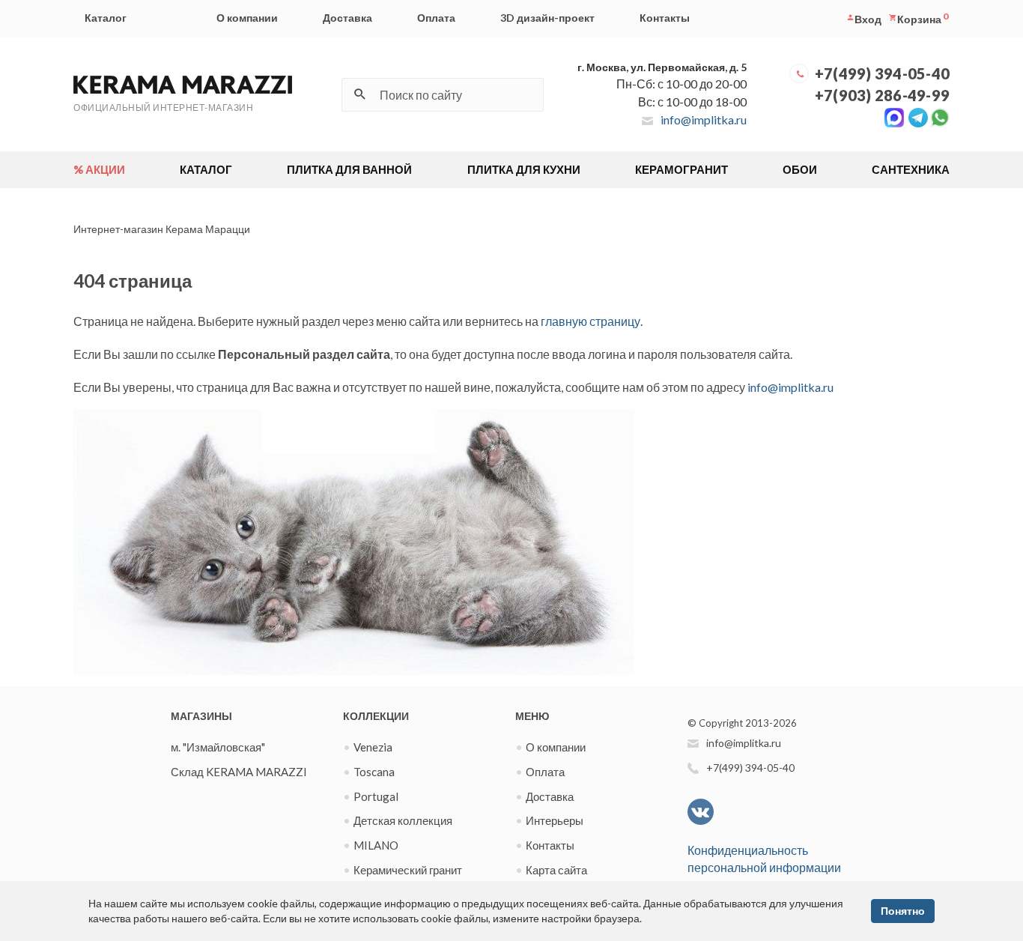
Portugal (375, 796)
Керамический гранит (407, 870)
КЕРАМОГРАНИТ (681, 169)
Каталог (106, 17)
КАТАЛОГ (206, 169)
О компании (247, 17)
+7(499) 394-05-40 (882, 73)
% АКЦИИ (99, 169)
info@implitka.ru (704, 119)
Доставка (347, 17)
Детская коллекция (402, 820)
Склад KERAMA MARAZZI (239, 771)
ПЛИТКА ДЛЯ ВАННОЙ (349, 169)
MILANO (375, 845)
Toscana (374, 771)
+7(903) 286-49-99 (882, 95)
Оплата (436, 17)
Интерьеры (554, 820)
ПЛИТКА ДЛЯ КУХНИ (523, 169)
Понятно (903, 910)
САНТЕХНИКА (911, 169)
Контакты (665, 17)
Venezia (372, 747)
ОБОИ (800, 169)
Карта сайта (556, 870)
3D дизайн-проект (547, 17)
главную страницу (590, 321)
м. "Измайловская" (218, 747)
